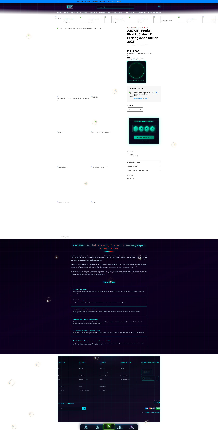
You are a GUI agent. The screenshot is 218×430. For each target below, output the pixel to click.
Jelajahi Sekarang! (116, 1)
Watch (59, 379)
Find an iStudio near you (125, 372)
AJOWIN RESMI (141, 12)
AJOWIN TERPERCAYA (154, 12)
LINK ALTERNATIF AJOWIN (79, 12)
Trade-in (80, 386)
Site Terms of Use (103, 390)
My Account (102, 368)
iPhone (59, 375)
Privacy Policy (103, 386)
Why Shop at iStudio (124, 375)
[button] (59, 13)
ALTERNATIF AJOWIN (105, 12)
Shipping (137, 53)
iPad (59, 372)
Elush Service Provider (83, 379)
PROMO (86, 428)
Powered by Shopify (155, 412)
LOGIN (97, 428)
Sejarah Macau (82, 375)
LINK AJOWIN (93, 12)
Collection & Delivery (104, 372)
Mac (59, 368)
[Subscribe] (84, 408)
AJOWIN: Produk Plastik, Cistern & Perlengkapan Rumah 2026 (99, 1)
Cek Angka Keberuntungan (144, 137)
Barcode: (139, 45)
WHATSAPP (120, 428)
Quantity (130, 105)
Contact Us (102, 379)
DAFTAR (109, 427)
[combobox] (115, 7)
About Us (122, 368)
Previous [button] (58, 1)
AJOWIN (59, 12)
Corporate (81, 372)
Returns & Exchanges (104, 375)
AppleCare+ (81, 368)
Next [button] (160, 1)
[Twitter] (131, 179)
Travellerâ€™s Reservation (84, 390)
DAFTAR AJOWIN (130, 12)
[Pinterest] (134, 179)
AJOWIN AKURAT (61, 386)
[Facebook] (128, 179)
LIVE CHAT (131, 428)
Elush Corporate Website (125, 379)
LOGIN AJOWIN (118, 12)
